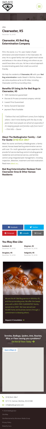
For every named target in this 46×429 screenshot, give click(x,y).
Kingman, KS (29, 246)
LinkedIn (25, 233)
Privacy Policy (6, 422)
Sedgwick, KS (29, 252)
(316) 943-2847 (21, 139)
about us (14, 163)
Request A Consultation (13, 320)
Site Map (5, 414)
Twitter (35, 227)
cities (4, 27)
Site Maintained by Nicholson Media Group (16, 418)
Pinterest (10, 233)
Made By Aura (6, 426)
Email (39, 233)
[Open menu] (39, 6)
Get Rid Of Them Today (21, 341)
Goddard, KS (7, 246)
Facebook (14, 227)
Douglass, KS (7, 252)
